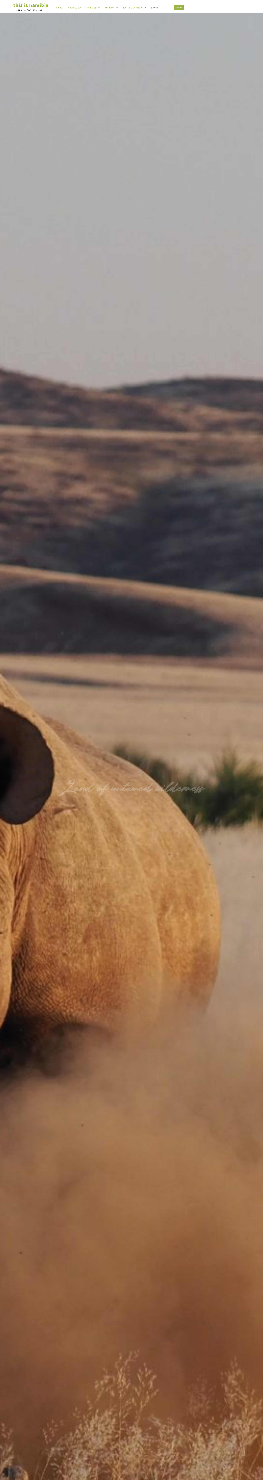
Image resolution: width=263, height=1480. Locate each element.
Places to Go (74, 7)
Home (59, 7)
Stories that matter (133, 7)
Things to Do (93, 7)
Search (178, 7)
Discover (109, 7)
